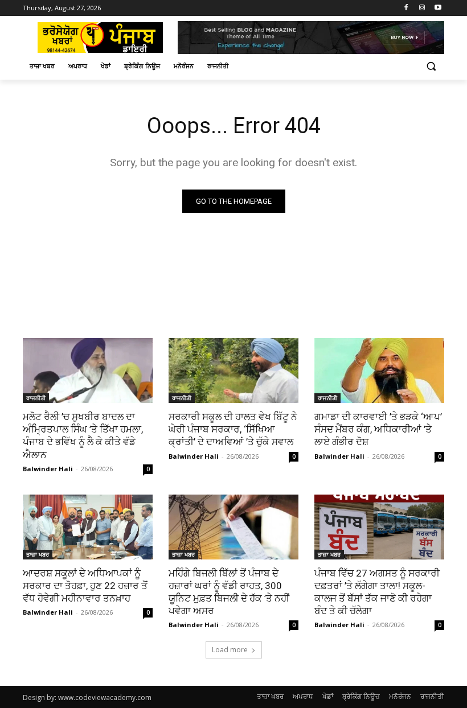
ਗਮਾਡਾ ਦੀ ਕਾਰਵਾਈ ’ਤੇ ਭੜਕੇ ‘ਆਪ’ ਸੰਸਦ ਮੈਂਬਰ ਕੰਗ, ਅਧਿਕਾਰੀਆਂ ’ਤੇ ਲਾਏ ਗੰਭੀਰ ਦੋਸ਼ (378, 429)
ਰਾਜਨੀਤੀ (36, 398)
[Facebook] (406, 8)
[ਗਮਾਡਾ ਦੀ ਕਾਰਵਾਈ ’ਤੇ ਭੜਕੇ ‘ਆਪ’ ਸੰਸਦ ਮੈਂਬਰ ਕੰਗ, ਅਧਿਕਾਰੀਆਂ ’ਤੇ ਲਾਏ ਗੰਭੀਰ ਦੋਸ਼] (379, 370)
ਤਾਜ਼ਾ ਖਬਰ (37, 554)
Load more (230, 650)
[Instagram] (421, 8)
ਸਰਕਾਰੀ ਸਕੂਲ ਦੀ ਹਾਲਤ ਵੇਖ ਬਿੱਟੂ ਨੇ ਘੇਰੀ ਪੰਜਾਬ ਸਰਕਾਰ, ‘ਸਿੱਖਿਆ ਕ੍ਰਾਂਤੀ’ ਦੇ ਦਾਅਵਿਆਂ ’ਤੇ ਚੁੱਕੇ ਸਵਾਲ (233, 429)
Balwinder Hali (48, 468)
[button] (430, 66)
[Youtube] (437, 8)
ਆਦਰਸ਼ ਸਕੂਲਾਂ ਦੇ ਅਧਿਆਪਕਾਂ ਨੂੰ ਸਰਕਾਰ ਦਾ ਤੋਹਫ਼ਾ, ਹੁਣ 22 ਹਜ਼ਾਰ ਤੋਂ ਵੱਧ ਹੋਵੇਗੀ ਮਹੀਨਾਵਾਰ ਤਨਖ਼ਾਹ (85, 585)
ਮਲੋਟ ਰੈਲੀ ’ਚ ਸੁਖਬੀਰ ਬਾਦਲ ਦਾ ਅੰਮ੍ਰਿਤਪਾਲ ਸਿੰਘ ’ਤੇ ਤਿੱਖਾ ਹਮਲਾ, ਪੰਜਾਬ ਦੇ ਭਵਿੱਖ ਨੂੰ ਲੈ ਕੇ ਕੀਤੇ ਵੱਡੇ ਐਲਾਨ (83, 435)
